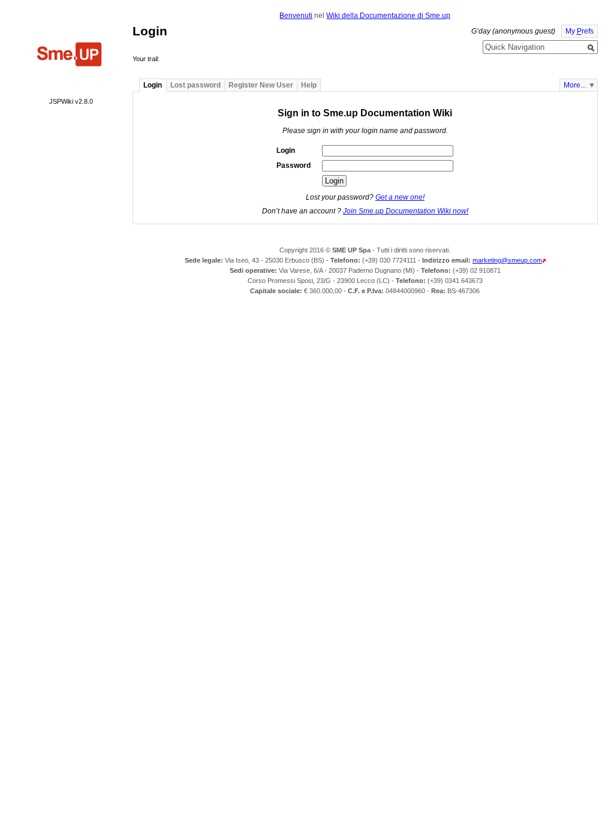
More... (575, 85)
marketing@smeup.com (507, 260)
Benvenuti (295, 15)
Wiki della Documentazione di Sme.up (388, 15)
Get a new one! (400, 197)
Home (70, 56)
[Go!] (591, 48)
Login (285, 150)
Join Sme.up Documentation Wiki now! (405, 211)
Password (293, 165)
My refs (579, 31)
